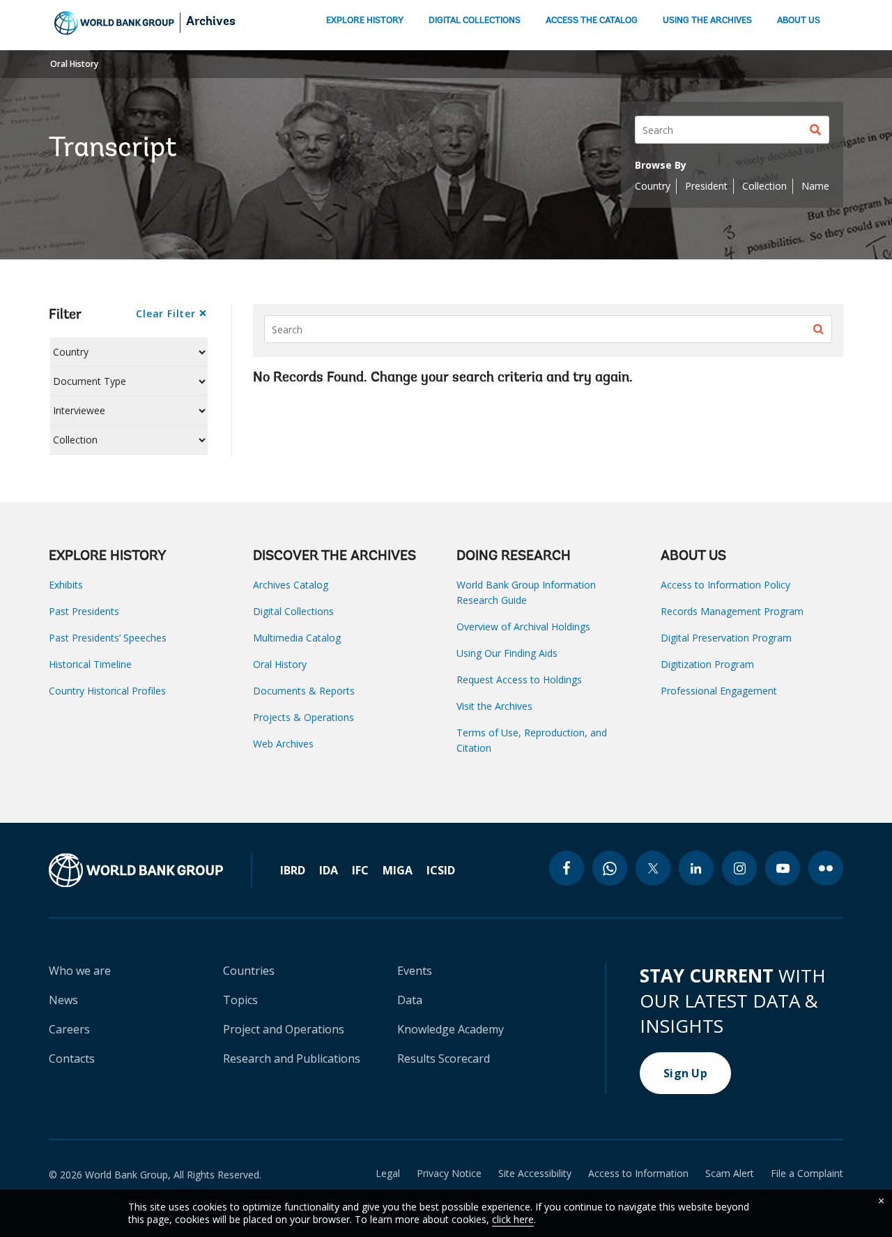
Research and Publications (291, 1058)
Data (409, 1000)
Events (414, 970)
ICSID (440, 870)
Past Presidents (84, 611)
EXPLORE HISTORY (364, 20)
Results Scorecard (443, 1058)
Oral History (74, 64)
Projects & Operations (303, 717)
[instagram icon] (739, 868)
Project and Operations (283, 1029)
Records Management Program (732, 611)
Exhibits (66, 584)
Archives (211, 22)
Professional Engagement (719, 690)
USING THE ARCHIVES (707, 20)
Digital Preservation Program (726, 637)
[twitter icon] (653, 868)
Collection (764, 185)
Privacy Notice (449, 1173)
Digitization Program (707, 664)
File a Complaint (807, 1173)
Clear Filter (165, 313)
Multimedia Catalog (297, 637)
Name (815, 185)
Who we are (80, 970)
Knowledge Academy (450, 1029)
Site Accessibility (534, 1173)
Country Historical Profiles (107, 690)
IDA (328, 870)
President (706, 185)
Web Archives (283, 743)
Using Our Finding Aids (507, 653)
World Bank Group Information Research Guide (526, 592)
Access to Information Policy (725, 584)
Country (652, 185)
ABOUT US (798, 20)
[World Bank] (150, 870)
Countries (249, 970)
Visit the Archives (494, 706)
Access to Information (638, 1173)
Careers (69, 1029)
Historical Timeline (90, 664)
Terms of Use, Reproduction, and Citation (531, 740)
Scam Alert (729, 1173)
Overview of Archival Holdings (523, 626)
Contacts (72, 1058)
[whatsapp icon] (609, 868)
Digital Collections (293, 611)
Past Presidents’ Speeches (108, 637)
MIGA (398, 870)
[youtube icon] (782, 868)
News (63, 1000)
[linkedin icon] (696, 868)
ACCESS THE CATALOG (592, 20)
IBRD (292, 870)
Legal (388, 1173)
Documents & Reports (304, 690)
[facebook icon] (566, 868)
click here (513, 1219)
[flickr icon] (825, 868)
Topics (240, 1000)
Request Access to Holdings (519, 679)
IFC (360, 870)
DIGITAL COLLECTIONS (475, 20)
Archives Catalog (290, 584)
